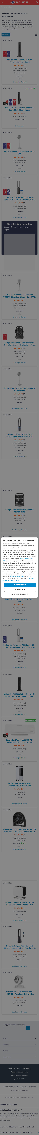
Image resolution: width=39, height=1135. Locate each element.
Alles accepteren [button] (20, 585)
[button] (19, 594)
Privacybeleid (15, 580)
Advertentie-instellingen (16, 576)
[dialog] (19, 567)
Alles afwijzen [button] (20, 590)
